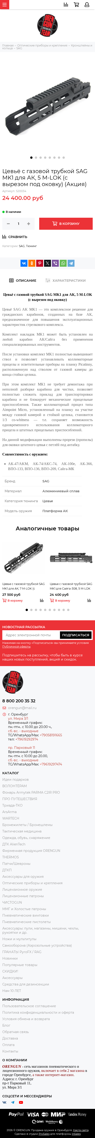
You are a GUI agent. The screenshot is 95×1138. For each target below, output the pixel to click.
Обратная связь (15, 1032)
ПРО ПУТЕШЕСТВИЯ (20, 799)
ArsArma (9, 812)
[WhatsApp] (63, 263)
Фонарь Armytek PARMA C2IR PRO (31, 792)
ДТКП (7, 870)
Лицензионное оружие (22, 889)
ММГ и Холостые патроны (24, 909)
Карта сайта (81, 1130)
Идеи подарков (15, 779)
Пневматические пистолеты (26, 922)
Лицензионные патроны (23, 896)
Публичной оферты (16, 646)
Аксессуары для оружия (23, 877)
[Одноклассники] (31, 263)
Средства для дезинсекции (25, 984)
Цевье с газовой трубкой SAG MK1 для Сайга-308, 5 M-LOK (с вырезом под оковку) (71, 586)
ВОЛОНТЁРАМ (14, 786)
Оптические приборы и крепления (32, 883)
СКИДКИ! (10, 971)
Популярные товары (19, 965)
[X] (47, 263)
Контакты (10, 1051)
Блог (6, 1025)
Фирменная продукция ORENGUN (31, 851)
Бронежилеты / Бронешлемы (27, 825)
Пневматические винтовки (25, 915)
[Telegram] (71, 263)
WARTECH (10, 818)
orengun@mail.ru (22, 708)
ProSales (44, 1133)
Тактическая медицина (22, 831)
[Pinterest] (39, 263)
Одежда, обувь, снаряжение (26, 838)
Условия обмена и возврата (26, 1019)
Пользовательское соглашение (29, 1006)
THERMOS (10, 857)
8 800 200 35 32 (18, 701)
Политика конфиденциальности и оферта (38, 1012)
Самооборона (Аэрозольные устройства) (37, 945)
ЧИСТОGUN (12, 902)
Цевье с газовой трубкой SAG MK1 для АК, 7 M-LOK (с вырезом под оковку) (23, 586)
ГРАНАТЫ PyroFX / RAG (22, 952)
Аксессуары (12, 978)
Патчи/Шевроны (16, 864)
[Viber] (55, 263)
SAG (22, 246)
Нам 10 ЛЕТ (11, 991)
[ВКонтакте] (24, 263)
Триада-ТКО (12, 805)
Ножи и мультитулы (19, 939)
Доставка (10, 1038)
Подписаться (75, 635)
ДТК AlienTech (13, 844)
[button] (31, 157)
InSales (76, 1133)
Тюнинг (31, 246)
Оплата (8, 1045)
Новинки (10, 958)
